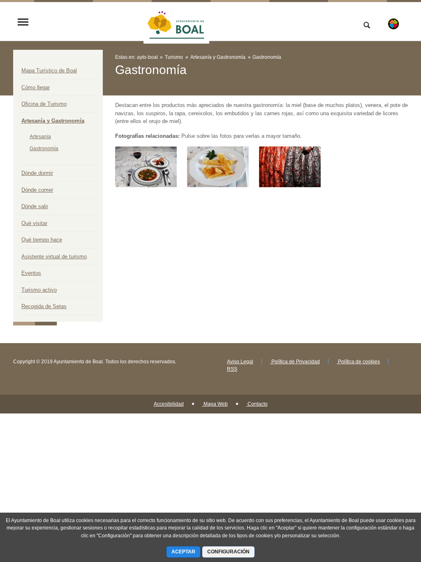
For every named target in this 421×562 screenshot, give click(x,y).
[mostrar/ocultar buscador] (366, 26)
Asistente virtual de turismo (54, 256)
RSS (232, 369)
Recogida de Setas (44, 306)
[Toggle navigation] (23, 22)
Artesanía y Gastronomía (52, 121)
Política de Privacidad (295, 362)
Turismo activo (39, 290)
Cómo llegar (35, 87)
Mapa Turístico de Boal (49, 70)
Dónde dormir (37, 173)
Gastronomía (44, 148)
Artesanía (40, 136)
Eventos (31, 273)
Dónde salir (34, 206)
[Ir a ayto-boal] (176, 22)
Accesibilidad (169, 404)
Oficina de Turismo (44, 104)
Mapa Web (215, 404)
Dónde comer (37, 190)
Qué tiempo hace (41, 240)
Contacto (257, 404)
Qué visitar (34, 223)
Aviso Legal (240, 362)
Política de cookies (358, 362)
